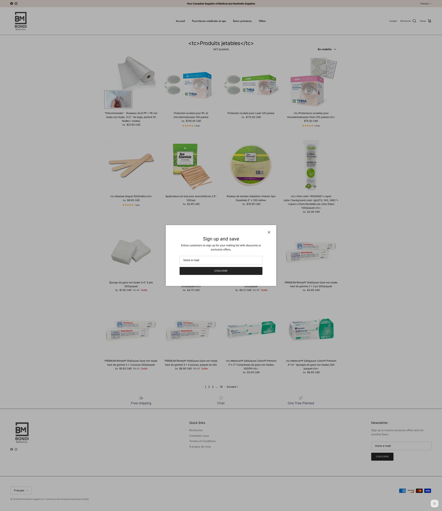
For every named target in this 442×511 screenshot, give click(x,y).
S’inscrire (221, 270)
